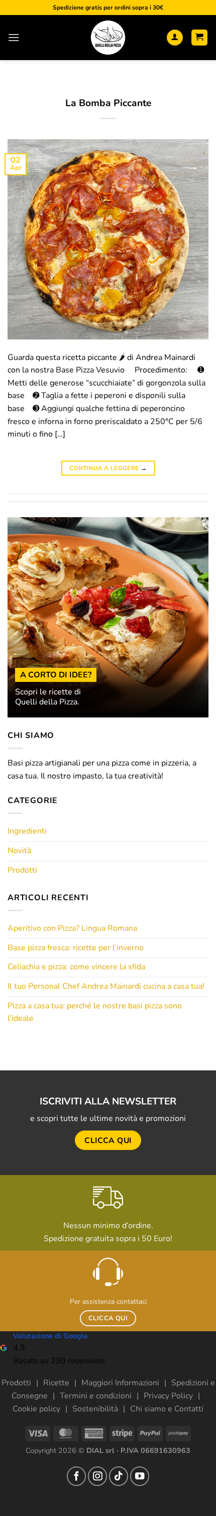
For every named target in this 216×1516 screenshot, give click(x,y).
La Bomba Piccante (108, 103)
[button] (14, 37)
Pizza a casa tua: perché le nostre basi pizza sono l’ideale (95, 1012)
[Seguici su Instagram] (97, 1475)
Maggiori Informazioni (120, 1382)
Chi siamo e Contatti (166, 1408)
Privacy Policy (168, 1395)
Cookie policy (36, 1408)
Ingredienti (27, 831)
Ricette (56, 1382)
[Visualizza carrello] (199, 38)
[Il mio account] (175, 38)
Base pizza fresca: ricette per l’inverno (76, 947)
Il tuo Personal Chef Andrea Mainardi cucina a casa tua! (106, 986)
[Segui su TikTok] (118, 1475)
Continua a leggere (108, 468)
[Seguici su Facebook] (76, 1475)
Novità (19, 850)
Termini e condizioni (96, 1395)
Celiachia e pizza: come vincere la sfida (76, 966)
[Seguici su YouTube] (139, 1475)
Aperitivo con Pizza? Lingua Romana (72, 928)
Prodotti (22, 870)
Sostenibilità (95, 1408)
